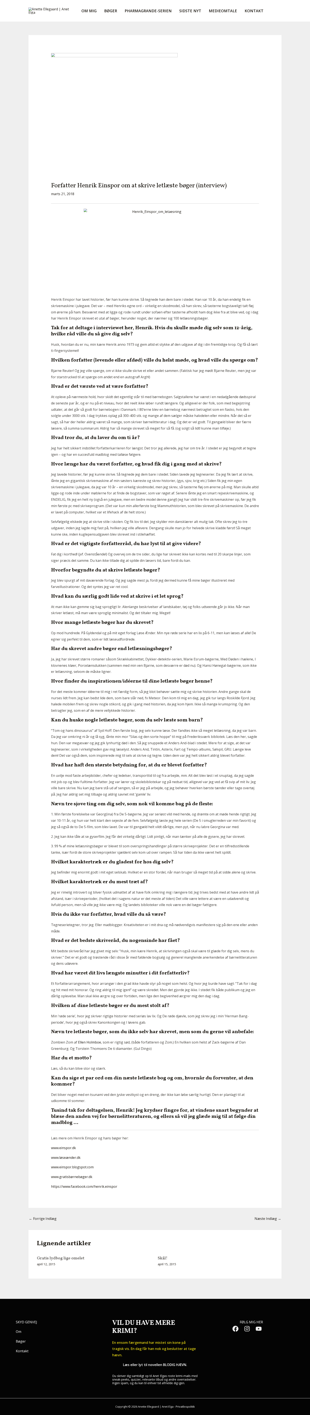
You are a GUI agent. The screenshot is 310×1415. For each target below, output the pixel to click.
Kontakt (254, 10)
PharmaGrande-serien (148, 10)
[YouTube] (259, 1329)
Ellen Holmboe (89, 1042)
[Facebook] (235, 1329)
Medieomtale (223, 10)
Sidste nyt (190, 10)
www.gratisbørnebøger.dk (71, 1176)
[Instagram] (247, 1329)
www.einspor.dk (63, 1148)
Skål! (162, 1258)
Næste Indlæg (268, 1218)
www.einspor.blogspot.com (72, 1167)
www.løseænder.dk (66, 1157)
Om (18, 1331)
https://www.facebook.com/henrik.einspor (84, 1186)
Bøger (110, 10)
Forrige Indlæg (43, 1218)
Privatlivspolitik (185, 1406)
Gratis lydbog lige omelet (60, 1258)
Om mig (89, 10)
